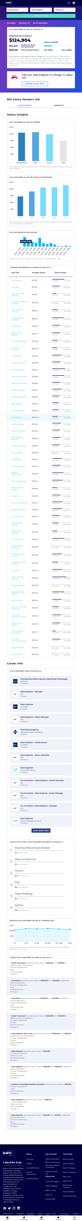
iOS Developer (16, 356)
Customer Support (53, 1182)
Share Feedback (51, 1186)
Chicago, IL (24, 23)
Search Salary (41, 16)
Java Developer (17, 654)
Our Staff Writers (32, 1168)
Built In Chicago (69, 1168)
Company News (32, 1179)
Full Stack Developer (19, 376)
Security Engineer (18, 411)
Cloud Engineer (17, 539)
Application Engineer (19, 397)
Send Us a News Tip (51, 1173)
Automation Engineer (15, 349)
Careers (29, 1164)
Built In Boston (68, 1164)
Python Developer (18, 390)
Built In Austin (68, 1159)
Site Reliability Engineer (16, 438)
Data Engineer (16, 417)
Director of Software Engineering (19, 608)
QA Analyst (15, 287)
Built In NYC (67, 1181)
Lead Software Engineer (16, 524)
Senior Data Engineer (19, 503)
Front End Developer (19, 341)
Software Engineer (18, 466)
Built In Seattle (68, 1192)
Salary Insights (24, 105)
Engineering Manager (16, 532)
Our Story (30, 1159)
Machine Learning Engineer (18, 555)
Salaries (11, 23)
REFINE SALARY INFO (35, 84)
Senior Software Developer (17, 578)
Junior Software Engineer (17, 311)
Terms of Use (54, 1215)
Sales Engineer (16, 404)
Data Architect (16, 516)
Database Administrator (16, 474)
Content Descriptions (31, 1173)
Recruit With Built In (52, 1160)
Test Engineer (16, 280)
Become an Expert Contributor (52, 1166)
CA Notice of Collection (75, 1215)
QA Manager (16, 459)
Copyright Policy (40, 1214)
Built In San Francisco (67, 1186)
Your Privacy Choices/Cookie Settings (64, 1215)
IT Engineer (15, 496)
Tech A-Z (49, 1195)
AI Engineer (15, 570)
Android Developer (18, 363)
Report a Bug (51, 1190)
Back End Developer (19, 481)
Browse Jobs (50, 1199)
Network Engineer (18, 585)
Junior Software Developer (17, 319)
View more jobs (41, 831)
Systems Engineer (18, 431)
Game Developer (17, 370)
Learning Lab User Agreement (20, 1215)
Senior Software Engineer (17, 489)
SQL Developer (17, 453)
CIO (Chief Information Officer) (18, 640)
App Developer (17, 600)
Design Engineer (17, 648)
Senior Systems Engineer (17, 547)
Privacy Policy (47, 1214)
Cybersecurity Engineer (16, 624)
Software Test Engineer (16, 334)
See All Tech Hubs (69, 1196)
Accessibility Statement (31, 1214)
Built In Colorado (69, 1172)
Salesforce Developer (19, 383)
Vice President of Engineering (17, 632)
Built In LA (67, 1177)
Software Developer (18, 446)
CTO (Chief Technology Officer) (18, 616)
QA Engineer (16, 326)
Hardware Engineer (18, 510)
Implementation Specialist (17, 294)
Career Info (59, 105)
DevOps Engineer (18, 424)
